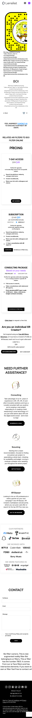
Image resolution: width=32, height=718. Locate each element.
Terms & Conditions (13, 700)
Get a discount (25, 352)
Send (16, 640)
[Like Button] (24, 113)
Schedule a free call (21, 250)
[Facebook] (6, 687)
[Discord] (22, 687)
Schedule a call (16, 423)
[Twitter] (16, 687)
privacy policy (16, 691)
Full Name (5, 598)
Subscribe (8, 249)
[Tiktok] (19, 687)
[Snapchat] (13, 687)
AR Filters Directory (22, 710)
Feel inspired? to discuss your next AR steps (16, 126)
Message (5, 614)
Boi (16, 81)
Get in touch (16, 469)
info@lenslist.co (16, 693)
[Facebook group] (26, 687)
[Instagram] (9, 687)
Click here (8, 320)
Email (4, 606)
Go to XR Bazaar (16, 512)
